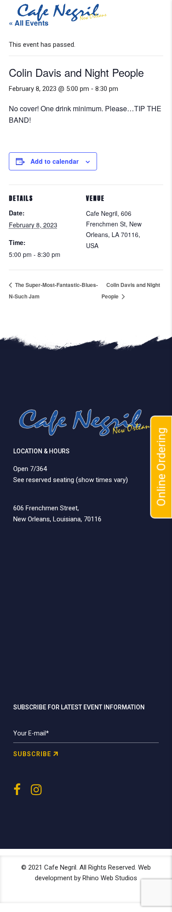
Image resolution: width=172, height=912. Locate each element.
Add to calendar (54, 161)
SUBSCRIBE (32, 753)
